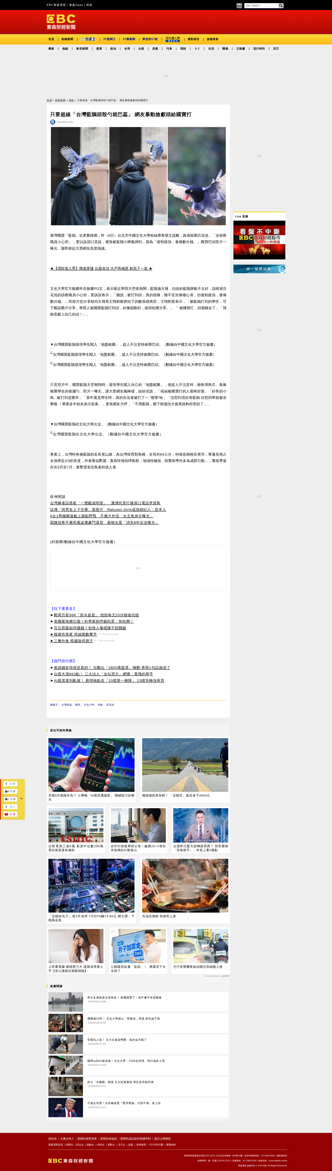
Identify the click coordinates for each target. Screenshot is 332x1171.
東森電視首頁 (55, 1144)
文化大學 (89, 704)
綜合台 (80, 1144)
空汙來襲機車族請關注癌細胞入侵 (198, 966)
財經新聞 (67, 39)
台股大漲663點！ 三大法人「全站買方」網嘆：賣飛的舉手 (103, 674)
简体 (89, 4)
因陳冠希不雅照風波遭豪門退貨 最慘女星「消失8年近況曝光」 (104, 522)
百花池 (110, 704)
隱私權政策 (282, 1155)
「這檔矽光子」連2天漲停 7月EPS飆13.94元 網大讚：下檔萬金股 (91, 918)
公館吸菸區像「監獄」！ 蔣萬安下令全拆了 (138, 968)
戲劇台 (90, 1144)
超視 (130, 1144)
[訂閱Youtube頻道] (10, 815)
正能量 (240, 48)
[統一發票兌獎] (259, 272)
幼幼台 (100, 1144)
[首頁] (61, 21)
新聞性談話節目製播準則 (135, 1138)
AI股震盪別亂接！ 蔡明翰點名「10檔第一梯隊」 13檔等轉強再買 (109, 680)
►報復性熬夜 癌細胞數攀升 (73, 634)
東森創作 (171, 1144)
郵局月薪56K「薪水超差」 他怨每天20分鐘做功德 (96, 615)
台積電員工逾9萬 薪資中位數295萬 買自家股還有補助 (75, 848)
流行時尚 (259, 48)
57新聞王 (109, 39)
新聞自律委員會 (87, 1138)
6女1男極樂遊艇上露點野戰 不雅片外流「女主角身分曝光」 (102, 516)
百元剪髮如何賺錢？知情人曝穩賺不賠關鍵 (90, 628)
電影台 (111, 1144)
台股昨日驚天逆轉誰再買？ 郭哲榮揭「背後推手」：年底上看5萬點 (200, 848)
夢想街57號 (150, 39)
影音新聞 (82, 48)
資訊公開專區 (162, 1138)
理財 (183, 48)
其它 (276, 48)
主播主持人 (67, 1138)
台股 (141, 48)
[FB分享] (10, 785)
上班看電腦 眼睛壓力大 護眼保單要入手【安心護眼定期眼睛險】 (75, 968)
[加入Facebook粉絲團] (10, 808)
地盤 (100, 704)
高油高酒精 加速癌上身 (159, 916)
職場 (225, 48)
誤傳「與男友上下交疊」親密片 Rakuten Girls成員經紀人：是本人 (108, 509)
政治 (113, 48)
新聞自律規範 (108, 1138)
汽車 (169, 48)
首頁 (51, 39)
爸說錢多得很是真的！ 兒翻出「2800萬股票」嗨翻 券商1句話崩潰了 (112, 668)
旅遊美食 (213, 39)
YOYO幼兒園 (156, 1144)
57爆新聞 (129, 39)
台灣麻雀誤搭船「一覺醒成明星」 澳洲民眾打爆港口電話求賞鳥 (105, 503)
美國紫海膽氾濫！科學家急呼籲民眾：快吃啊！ (94, 621)
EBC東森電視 (56, 4)
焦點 (65, 48)
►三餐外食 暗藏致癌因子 (71, 641)
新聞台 (69, 1144)
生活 (211, 48)
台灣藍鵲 (66, 704)
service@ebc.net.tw (278, 1160)
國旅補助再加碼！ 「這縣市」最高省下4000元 (176, 795)
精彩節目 (194, 39)
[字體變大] (10, 792)
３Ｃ (197, 48)
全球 (127, 48)
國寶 (77, 704)
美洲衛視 (141, 1144)
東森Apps (76, 4)
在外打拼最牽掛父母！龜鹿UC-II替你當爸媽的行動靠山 (138, 848)
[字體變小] (10, 800)
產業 (99, 48)
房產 (155, 48)
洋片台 (121, 1144)
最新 (51, 48)
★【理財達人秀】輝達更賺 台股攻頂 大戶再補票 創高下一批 (99, 268)
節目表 (52, 1138)
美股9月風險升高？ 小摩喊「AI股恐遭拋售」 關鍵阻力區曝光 (91, 797)
